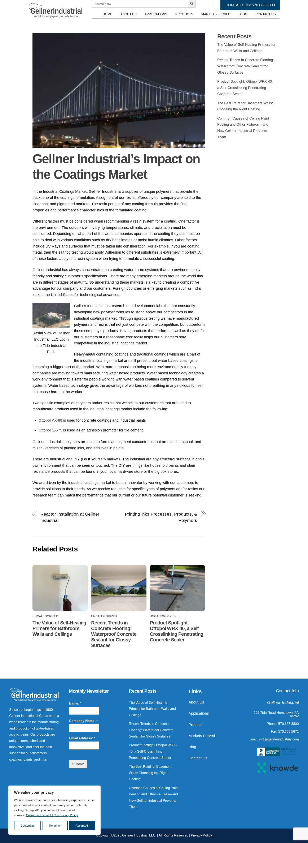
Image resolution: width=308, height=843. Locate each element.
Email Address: (82, 738)
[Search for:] (140, 22)
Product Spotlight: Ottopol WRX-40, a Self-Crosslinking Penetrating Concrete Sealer (176, 631)
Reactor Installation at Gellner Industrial (69, 517)
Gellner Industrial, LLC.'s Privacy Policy (52, 815)
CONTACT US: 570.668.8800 (250, 5)
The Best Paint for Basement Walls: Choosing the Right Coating (150, 773)
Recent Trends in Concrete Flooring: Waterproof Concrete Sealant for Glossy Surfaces (114, 634)
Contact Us (265, 14)
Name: (75, 703)
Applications (156, 14)
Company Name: (83, 721)
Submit (78, 764)
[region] (54, 810)
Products (184, 14)
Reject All (55, 825)
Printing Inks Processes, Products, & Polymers (161, 517)
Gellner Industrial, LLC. (139, 835)
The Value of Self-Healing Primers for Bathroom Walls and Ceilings (59, 628)
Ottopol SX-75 (50, 430)
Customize (28, 825)
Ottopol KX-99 (50, 420)
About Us (128, 14)
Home (107, 14)
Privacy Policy (201, 835)
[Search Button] (192, 22)
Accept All (82, 825)
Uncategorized (45, 616)
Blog (243, 14)
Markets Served (215, 14)
